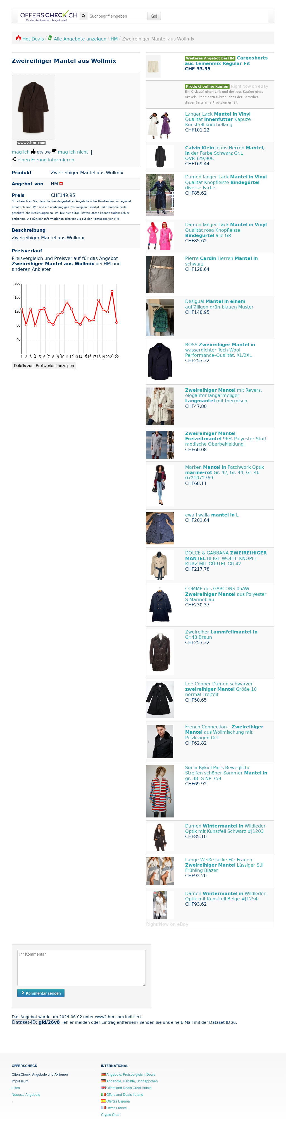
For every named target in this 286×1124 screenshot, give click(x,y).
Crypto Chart (110, 1114)
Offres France (116, 1107)
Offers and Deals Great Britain (129, 1087)
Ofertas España (118, 1101)
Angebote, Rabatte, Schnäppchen (132, 1080)
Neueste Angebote (26, 1094)
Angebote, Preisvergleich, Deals (130, 1074)
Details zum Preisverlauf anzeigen (44, 365)
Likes (16, 1087)
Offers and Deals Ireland (124, 1094)
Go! (154, 16)
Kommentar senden (43, 993)
